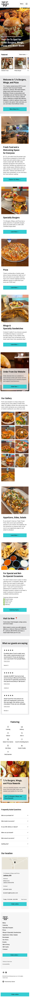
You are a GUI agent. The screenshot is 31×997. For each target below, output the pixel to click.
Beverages (6, 937)
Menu (21, 4)
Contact (5, 949)
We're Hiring (6, 944)
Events (5, 942)
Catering (5, 925)
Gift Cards (6, 947)
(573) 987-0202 (7, 890)
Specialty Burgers (8, 928)
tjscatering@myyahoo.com (10, 893)
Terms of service (7, 961)
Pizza (4, 930)
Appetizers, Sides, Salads (10, 935)
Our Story (5, 940)
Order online (15, 904)
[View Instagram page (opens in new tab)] (6, 972)
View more (7, 661)
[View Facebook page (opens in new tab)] (3, 972)
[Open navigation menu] (26, 3)
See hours (24, 899)
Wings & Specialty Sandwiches (12, 932)
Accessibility (6, 964)
